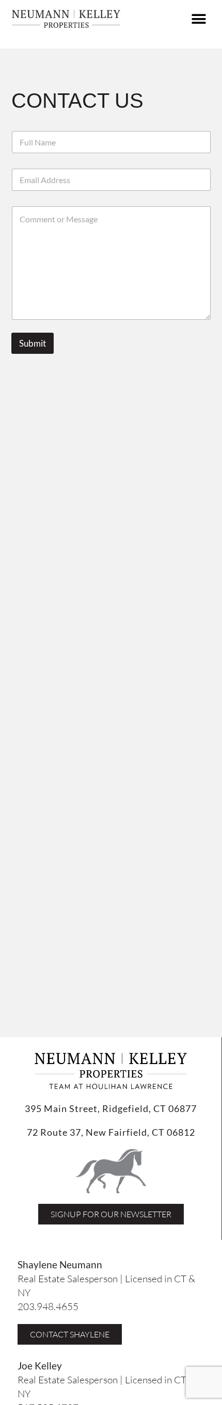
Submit (32, 343)
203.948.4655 (48, 1306)
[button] (198, 18)
